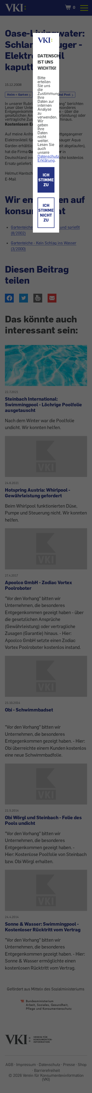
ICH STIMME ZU (46, 179)
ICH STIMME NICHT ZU (46, 213)
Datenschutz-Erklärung (49, 158)
